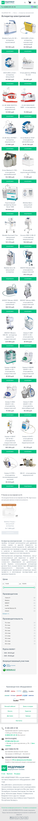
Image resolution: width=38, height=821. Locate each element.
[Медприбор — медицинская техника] (7, 2)
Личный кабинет (10, 706)
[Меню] (35, 2)
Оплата (10, 711)
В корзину (10, 51)
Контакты (19, 720)
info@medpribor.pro (12, 741)
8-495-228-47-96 (11, 728)
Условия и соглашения (29, 807)
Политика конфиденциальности (12, 807)
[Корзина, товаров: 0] (29, 2)
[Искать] (25, 2)
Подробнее (28, 214)
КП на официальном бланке (22, 760)
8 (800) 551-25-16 (9, 7)
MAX (35, 7)
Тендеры (17, 774)
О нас (3, 774)
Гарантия (28, 711)
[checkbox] (19, 598)
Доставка (10, 716)
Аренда (28, 716)
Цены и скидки (28, 706)
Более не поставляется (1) (12, 495)
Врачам (9, 774)
